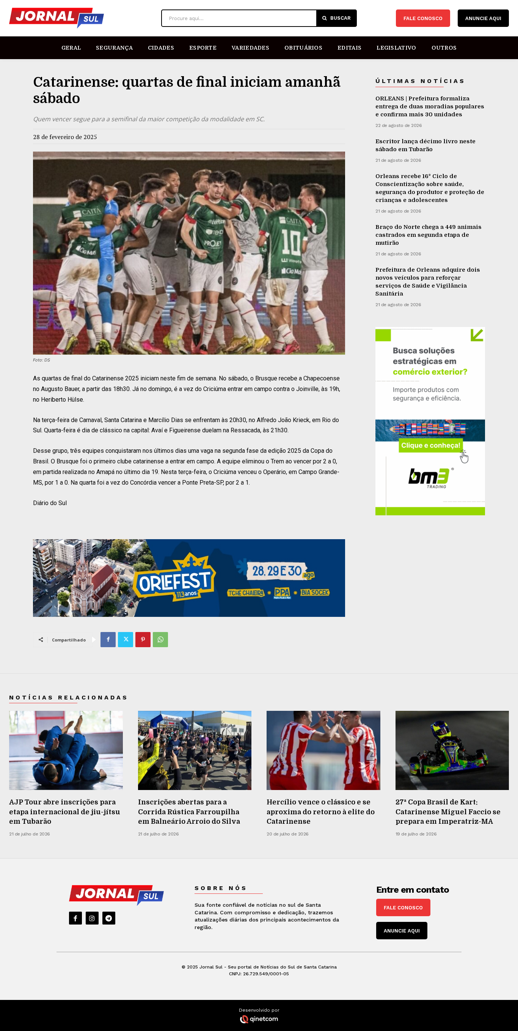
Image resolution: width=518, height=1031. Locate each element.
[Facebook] (108, 639)
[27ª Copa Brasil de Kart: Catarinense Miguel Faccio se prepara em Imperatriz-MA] (452, 750)
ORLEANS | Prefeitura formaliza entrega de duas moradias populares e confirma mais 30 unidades (429, 106)
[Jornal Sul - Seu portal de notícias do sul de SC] (81, 18)
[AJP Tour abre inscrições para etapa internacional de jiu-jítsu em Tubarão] (66, 750)
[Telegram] (108, 918)
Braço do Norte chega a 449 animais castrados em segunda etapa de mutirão (428, 235)
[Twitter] (125, 639)
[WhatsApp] (160, 639)
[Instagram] (92, 918)
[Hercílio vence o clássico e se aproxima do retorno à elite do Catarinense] (323, 750)
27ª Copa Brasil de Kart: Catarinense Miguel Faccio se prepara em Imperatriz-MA (448, 811)
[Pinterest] (143, 639)
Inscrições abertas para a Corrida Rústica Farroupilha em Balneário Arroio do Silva (189, 811)
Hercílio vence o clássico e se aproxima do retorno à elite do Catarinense (321, 811)
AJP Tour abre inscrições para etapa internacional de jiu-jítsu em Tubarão (64, 811)
